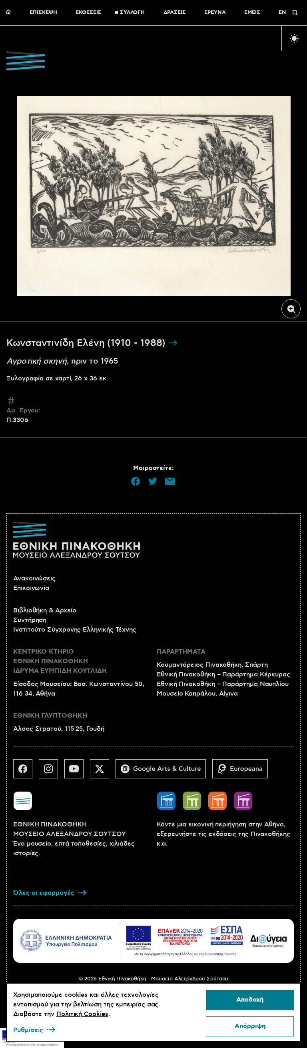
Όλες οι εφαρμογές (43, 893)
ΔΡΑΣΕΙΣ (174, 13)
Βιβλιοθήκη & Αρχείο (44, 610)
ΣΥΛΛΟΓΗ (132, 13)
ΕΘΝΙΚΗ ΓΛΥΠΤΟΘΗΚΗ (50, 716)
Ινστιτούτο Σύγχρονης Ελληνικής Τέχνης (74, 630)
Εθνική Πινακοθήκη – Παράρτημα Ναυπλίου (223, 684)
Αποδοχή (249, 1000)
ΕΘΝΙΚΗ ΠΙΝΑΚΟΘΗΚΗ (10, 12)
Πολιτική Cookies (82, 1014)
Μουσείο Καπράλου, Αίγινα (197, 694)
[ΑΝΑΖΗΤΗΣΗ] (295, 12)
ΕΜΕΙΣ (252, 13)
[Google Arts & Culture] (164, 772)
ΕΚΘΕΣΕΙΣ (88, 13)
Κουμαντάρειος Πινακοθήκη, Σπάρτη (212, 665)
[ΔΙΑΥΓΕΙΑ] (268, 941)
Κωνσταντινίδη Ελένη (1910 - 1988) (87, 343)
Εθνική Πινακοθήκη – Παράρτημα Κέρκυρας (223, 674)
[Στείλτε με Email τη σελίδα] (169, 481)
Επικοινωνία (31, 588)
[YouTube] (77, 772)
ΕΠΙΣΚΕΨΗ (43, 13)
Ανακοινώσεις (34, 578)
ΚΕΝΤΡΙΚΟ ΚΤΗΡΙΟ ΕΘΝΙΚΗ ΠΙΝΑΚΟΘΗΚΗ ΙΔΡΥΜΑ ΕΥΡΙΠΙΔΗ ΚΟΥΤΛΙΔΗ (60, 661)
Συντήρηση (29, 620)
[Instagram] (51, 772)
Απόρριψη (250, 1026)
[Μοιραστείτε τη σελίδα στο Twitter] (152, 481)
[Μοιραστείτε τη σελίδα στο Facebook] (135, 481)
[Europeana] (243, 772)
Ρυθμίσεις (28, 1030)
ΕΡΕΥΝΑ (215, 13)
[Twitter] (103, 772)
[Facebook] (26, 772)
